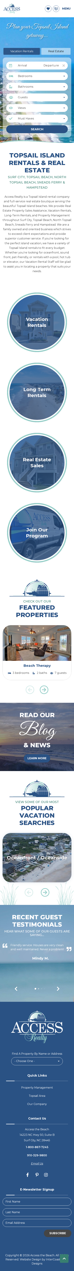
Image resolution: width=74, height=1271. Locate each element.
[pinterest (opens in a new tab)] (37, 1175)
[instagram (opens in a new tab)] (46, 1175)
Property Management (37, 1087)
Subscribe (57, 1233)
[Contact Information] (56, 8)
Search (37, 129)
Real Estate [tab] (56, 51)
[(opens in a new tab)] (37, 643)
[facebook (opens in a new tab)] (28, 1175)
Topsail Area (37, 1095)
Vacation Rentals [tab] (21, 51)
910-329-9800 (37, 1155)
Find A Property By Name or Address (37, 1053)
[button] (44, 689)
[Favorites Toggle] (48, 8)
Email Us (37, 1163)
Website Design (30, 1259)
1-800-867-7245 (37, 1147)
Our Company (37, 1104)
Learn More (37, 758)
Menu (66, 8)
